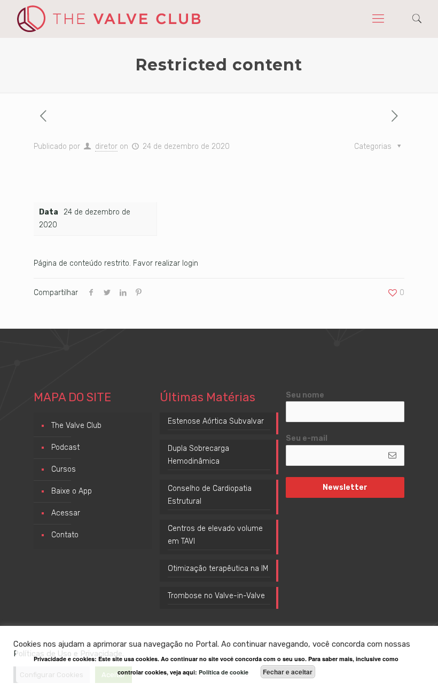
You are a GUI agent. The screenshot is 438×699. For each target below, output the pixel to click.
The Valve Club (76, 425)
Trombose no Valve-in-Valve (216, 595)
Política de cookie (223, 672)
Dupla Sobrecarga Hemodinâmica (198, 455)
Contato (65, 534)
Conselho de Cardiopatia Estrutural (210, 495)
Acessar (65, 513)
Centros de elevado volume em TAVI (215, 535)
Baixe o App (71, 491)
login (190, 263)
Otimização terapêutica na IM (218, 568)
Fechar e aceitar (287, 672)
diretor (106, 146)
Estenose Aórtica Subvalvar (216, 421)
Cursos (63, 469)
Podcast (65, 447)
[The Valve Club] (108, 18)
